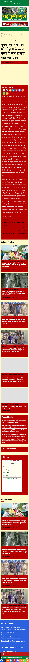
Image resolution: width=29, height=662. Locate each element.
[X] (7, 90)
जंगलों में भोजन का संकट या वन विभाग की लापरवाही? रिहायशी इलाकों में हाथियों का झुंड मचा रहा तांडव (14, 280)
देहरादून (9, 40)
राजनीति (15, 40)
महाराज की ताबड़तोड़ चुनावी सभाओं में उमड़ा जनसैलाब (13, 222)
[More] (7, 93)
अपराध (6, 317)
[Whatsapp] (4, 93)
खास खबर (12, 261)
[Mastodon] (19, 90)
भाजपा (12, 40)
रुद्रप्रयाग (17, 404)
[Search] (27, 28)
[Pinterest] (16, 90)
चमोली (19, 346)
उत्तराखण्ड (5, 40)
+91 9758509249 (10, 633)
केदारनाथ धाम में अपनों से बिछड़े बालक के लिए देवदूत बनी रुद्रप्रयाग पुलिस (14, 395)
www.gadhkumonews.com (14, 638)
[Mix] (22, 90)
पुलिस (14, 317)
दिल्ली (19, 374)
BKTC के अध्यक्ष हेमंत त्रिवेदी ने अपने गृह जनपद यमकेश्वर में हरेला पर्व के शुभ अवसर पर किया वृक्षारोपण (14, 252)
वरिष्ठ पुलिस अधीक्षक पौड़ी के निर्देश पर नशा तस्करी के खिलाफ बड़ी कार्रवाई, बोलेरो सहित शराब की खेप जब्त (14, 309)
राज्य (18, 40)
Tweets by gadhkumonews (8, 651)
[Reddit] (10, 90)
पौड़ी (15, 261)
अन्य (2, 40)
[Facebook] (4, 90)
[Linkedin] (13, 90)
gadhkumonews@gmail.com (9, 636)
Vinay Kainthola (5, 62)
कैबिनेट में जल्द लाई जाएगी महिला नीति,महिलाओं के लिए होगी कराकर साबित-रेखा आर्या (15, 232)
